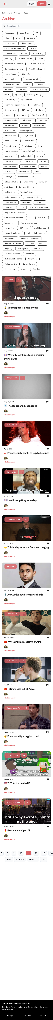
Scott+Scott (8, 187)
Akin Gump (39, 110)
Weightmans (32, 259)
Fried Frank (36, 105)
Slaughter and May (11, 84)
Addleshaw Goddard (12, 254)
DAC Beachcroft (38, 115)
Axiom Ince (8, 207)
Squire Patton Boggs (12, 197)
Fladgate (43, 161)
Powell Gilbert (29, 141)
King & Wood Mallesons (30, 238)
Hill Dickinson (9, 130)
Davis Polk (43, 120)
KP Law (18, 38)
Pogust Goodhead (35, 69)
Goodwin (30, 243)
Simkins (27, 84)
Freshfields (30, 254)
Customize (26, 1015)
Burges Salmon (29, 264)
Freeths (21, 207)
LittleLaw (6, 13)
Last (44, 859)
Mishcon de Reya (10, 264)
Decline (43, 1015)
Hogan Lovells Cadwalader (14, 213)
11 (28, 853)
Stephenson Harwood (29, 223)
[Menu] (49, 3)
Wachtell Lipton (10, 125)
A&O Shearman (40, 228)
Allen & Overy (9, 100)
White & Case (27, 146)
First (9, 859)
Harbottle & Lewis (31, 79)
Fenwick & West (10, 136)
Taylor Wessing (26, 100)
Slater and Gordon (32, 197)
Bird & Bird (22, 89)
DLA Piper (25, 110)
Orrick (6, 94)
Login (31, 4)
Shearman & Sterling (39, 89)
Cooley (40, 146)
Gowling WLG (23, 248)
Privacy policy (17, 1007)
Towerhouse (37, 269)
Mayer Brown (25, 33)
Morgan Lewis (9, 43)
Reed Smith (37, 248)
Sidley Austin (21, 115)
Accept (10, 1015)
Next (31, 859)
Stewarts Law (39, 125)
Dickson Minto (24, 171)
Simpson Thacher (28, 166)
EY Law (40, 59)
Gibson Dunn (27, 74)
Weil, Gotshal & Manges (36, 233)
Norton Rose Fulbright (26, 177)
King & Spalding (10, 202)
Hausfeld (44, 166)
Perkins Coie (9, 228)
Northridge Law (26, 130)
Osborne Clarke (10, 110)
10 (21, 853)
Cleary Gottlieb (27, 136)
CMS (30, 218)
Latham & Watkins (11, 182)
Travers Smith (9, 223)
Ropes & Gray (38, 53)
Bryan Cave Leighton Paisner (15, 105)
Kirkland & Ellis (10, 53)
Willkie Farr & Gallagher (39, 207)
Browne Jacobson (11, 151)
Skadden (7, 115)
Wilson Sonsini (27, 120)
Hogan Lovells (9, 156)
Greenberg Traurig (34, 94)
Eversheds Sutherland (12, 233)
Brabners (39, 84)
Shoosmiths (28, 182)
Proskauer (30, 161)
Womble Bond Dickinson (13, 218)
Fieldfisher (26, 202)
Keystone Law (9, 269)
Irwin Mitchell (26, 156)
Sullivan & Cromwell (36, 64)
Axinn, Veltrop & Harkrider (33, 151)
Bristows (25, 125)
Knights (7, 38)
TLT (37, 33)
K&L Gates (31, 38)
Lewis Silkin (42, 182)
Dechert (40, 156)
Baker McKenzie (10, 120)
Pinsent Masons (10, 74)
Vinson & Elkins (10, 146)
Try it (42, 4)
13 (44, 853)
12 (36, 853)
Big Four (18, 94)
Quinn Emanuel (10, 166)
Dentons (24, 269)
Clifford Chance (26, 43)
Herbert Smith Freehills (13, 259)
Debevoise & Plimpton (12, 243)
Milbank (33, 48)
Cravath (24, 53)
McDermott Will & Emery (13, 64)
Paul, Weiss (42, 218)
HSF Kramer (24, 228)
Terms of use (34, 1007)
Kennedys (8, 177)
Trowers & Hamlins (25, 59)
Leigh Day (8, 248)
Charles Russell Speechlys (14, 48)
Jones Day (8, 59)
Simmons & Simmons (12, 161)
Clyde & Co (40, 202)
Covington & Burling (26, 187)
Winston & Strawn (27, 192)
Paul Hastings (9, 192)
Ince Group (8, 171)
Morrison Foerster (11, 141)
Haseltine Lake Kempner (13, 69)
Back (21, 859)
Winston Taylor (10, 238)
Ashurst (42, 243)
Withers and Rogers (11, 79)
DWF (37, 171)
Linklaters (8, 89)
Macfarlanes (9, 33)
